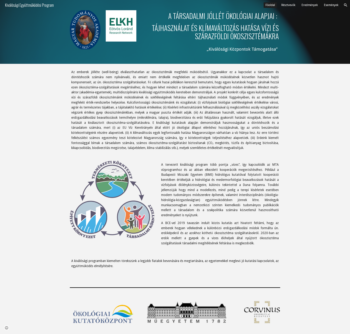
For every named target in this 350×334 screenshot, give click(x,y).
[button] (345, 5)
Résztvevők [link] (288, 5)
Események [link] (331, 5)
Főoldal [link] (270, 5)
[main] (211, 32)
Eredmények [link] (310, 5)
